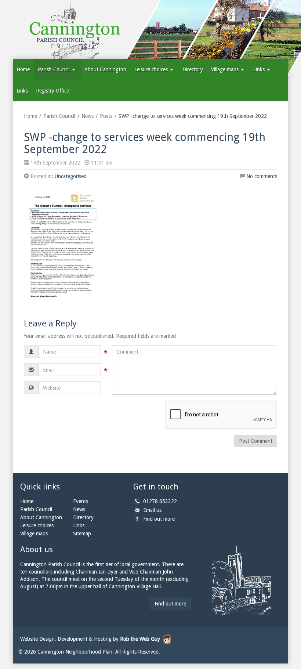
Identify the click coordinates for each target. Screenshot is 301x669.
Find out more (159, 519)
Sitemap (82, 533)
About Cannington (105, 69)
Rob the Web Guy (140, 639)
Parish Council (54, 69)
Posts (106, 116)
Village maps (225, 69)
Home (23, 69)
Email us (152, 510)
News (87, 116)
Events (80, 501)
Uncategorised (71, 176)
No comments (261, 176)
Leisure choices (151, 69)
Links (259, 69)
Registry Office (52, 91)
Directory (192, 69)
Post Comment (255, 441)
